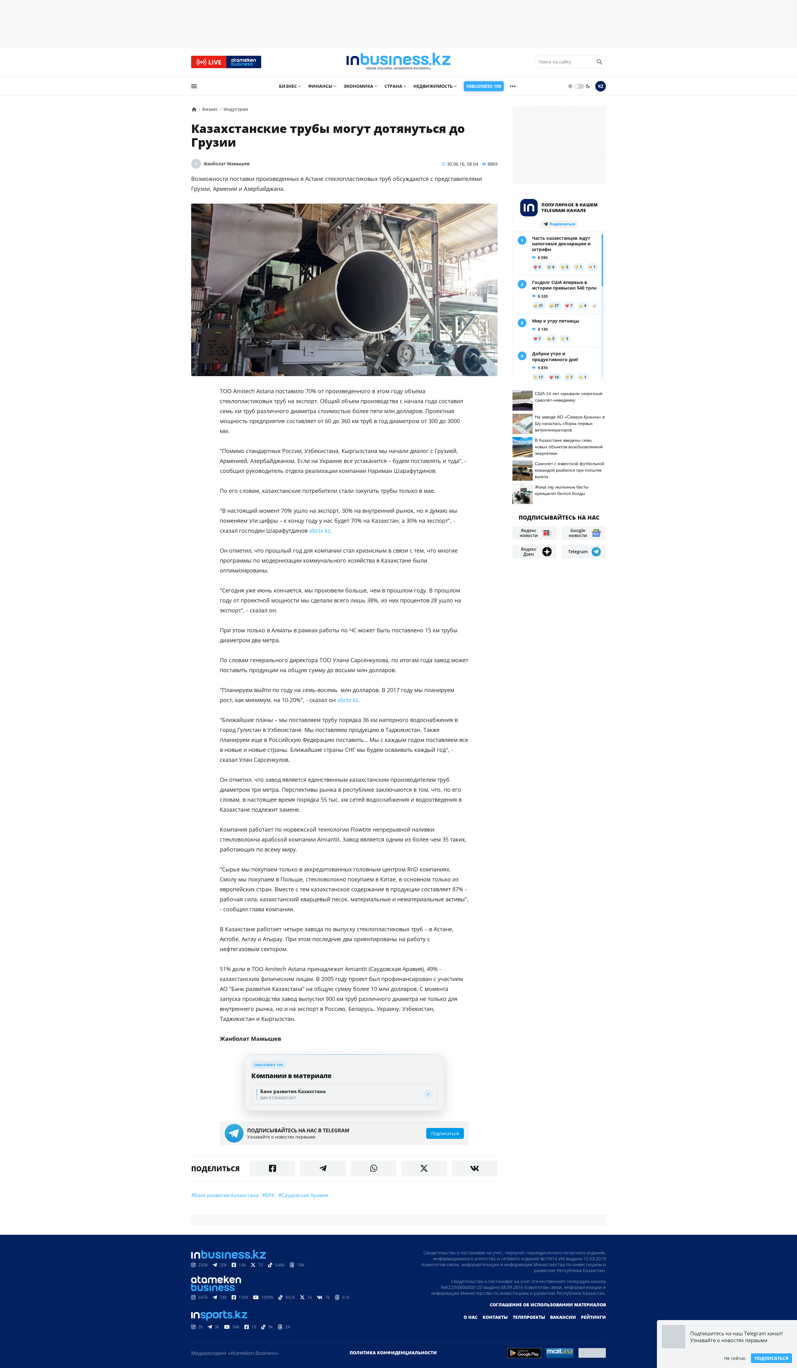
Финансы (320, 86)
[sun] (570, 86)
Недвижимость (433, 86)
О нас (471, 1317)
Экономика (358, 86)
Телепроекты (529, 1317)
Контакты (495, 1317)
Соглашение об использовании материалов (548, 1305)
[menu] (194, 86)
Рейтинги (593, 1317)
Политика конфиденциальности (393, 1353)
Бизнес (288, 86)
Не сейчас (735, 1358)
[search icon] (599, 62)
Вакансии (563, 1317)
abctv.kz (319, 530)
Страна (393, 86)
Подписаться (771, 1358)
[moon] (587, 86)
